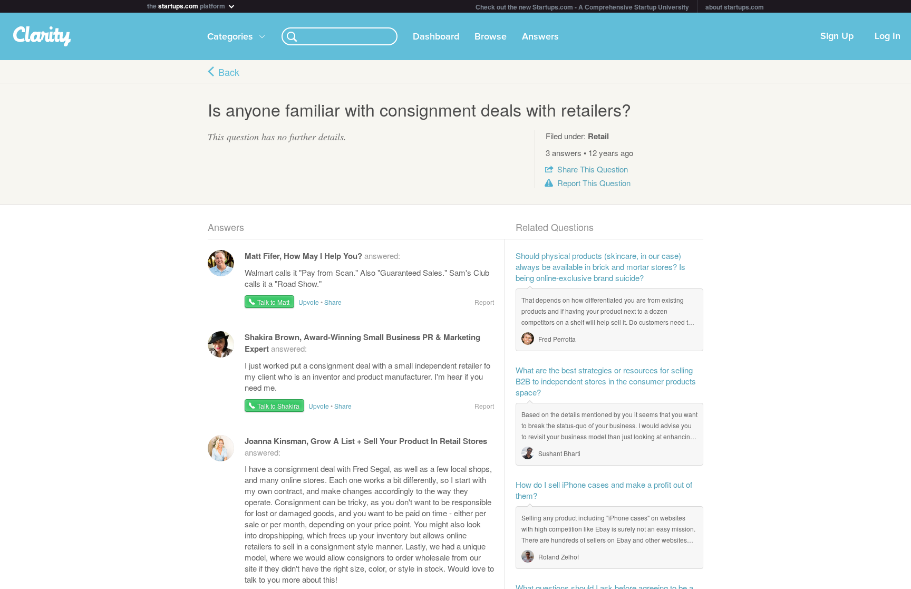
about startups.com (734, 7)
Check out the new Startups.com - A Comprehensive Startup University (582, 7)
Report (594, 182)
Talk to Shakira (278, 405)
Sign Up (837, 36)
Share (592, 169)
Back (228, 72)
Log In (887, 36)
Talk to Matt (273, 301)
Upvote (308, 301)
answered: (322, 255)
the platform (187, 5)
